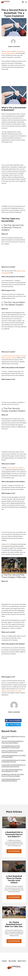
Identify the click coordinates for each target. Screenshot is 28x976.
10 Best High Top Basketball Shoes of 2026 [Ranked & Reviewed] (13, 765)
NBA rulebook (8, 51)
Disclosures (12, 961)
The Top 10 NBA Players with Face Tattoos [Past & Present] (12, 751)
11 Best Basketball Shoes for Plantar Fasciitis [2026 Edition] (14, 879)
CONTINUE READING (14, 851)
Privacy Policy (22, 961)
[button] (23, 2)
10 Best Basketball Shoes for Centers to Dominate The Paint (13, 761)
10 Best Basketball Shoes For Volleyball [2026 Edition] (10, 780)
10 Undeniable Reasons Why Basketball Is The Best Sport (10, 746)
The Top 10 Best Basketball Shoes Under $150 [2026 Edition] (12, 742)
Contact (4, 961)
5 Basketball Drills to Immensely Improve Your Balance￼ (14, 834)
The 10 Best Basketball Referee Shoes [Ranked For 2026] (11, 770)
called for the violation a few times (11, 690)
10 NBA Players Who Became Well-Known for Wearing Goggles (12, 775)
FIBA (9, 544)
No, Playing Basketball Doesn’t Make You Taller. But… (14, 924)
